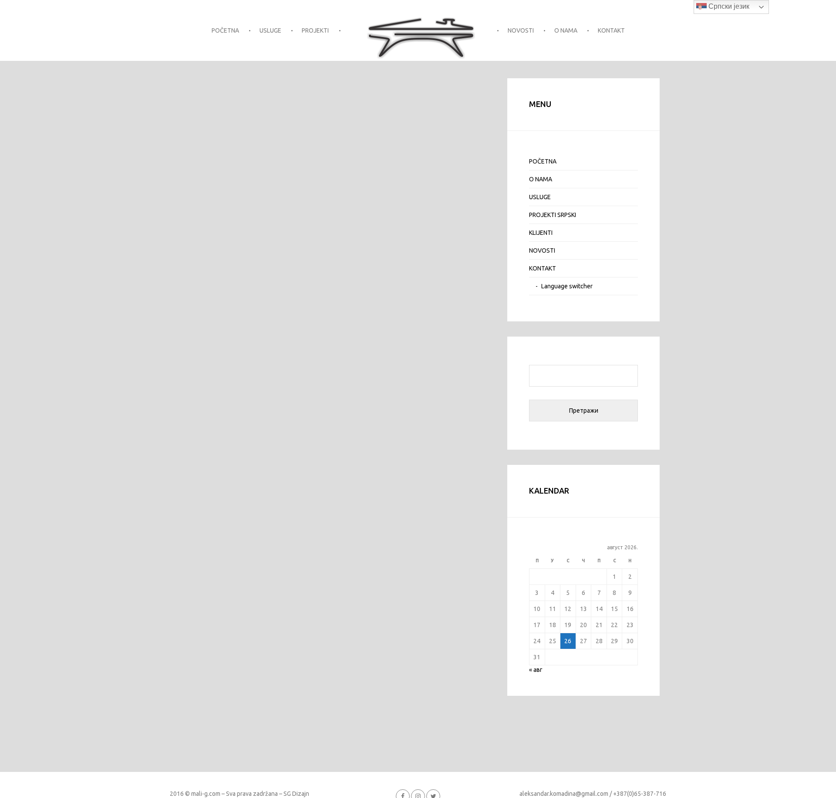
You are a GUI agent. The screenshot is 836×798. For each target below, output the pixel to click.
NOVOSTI (521, 30)
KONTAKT (611, 30)
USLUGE (270, 30)
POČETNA (225, 30)
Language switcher (567, 286)
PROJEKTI (315, 30)
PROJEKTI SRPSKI (552, 214)
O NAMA (565, 30)
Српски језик (728, 6)
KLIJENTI (541, 232)
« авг (536, 669)
